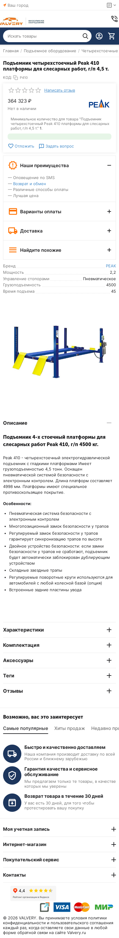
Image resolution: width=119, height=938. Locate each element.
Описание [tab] (15, 423)
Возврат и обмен (29, 183)
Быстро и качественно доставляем (65, 747)
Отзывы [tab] (13, 691)
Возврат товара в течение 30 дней (63, 796)
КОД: (7, 77)
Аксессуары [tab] (18, 660)
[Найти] (85, 36)
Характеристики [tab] (23, 630)
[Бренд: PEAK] (99, 103)
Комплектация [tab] (21, 645)
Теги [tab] (8, 675)
